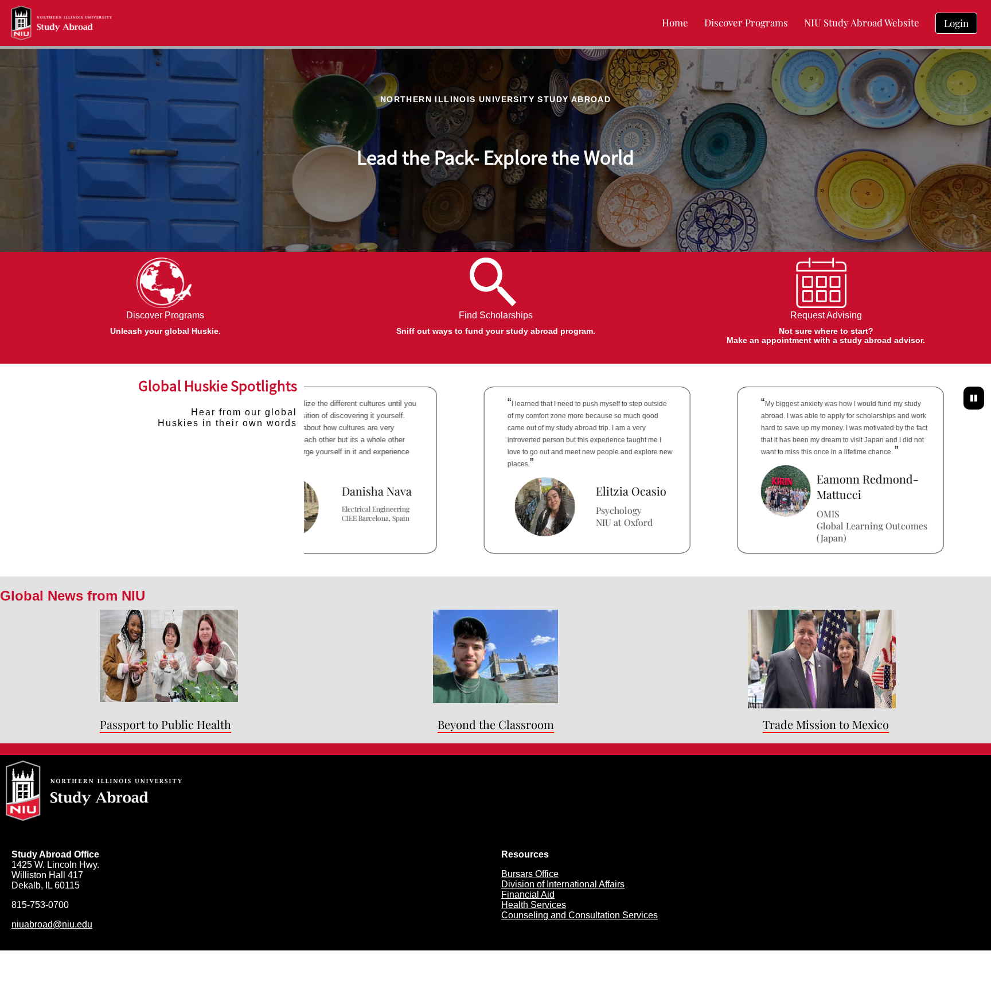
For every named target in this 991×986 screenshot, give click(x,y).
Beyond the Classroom (496, 724)
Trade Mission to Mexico (826, 724)
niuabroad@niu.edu (51, 924)
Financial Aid (528, 894)
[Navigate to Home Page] (61, 23)
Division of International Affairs (563, 884)
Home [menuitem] (675, 22)
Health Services (533, 905)
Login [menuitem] (956, 23)
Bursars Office (530, 874)
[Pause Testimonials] (973, 398)
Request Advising (826, 315)
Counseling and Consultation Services (579, 915)
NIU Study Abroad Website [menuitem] (861, 22)
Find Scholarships (496, 315)
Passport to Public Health (165, 724)
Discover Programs (165, 315)
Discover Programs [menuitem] (746, 22)
